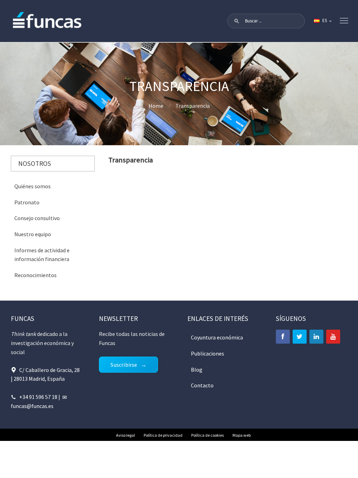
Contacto (202, 385)
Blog (196, 369)
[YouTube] (333, 337)
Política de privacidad (163, 435)
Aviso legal (125, 435)
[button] (237, 21)
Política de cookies (207, 435)
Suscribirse (123, 364)
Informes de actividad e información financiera (42, 255)
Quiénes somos (32, 186)
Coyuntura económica (217, 337)
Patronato (27, 202)
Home (156, 105)
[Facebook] (283, 337)
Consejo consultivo (37, 218)
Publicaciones (207, 353)
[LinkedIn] (316, 337)
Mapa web (241, 435)
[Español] (322, 21)
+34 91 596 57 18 (38, 396)
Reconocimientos (35, 275)
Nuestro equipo (32, 234)
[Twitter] (300, 337)
